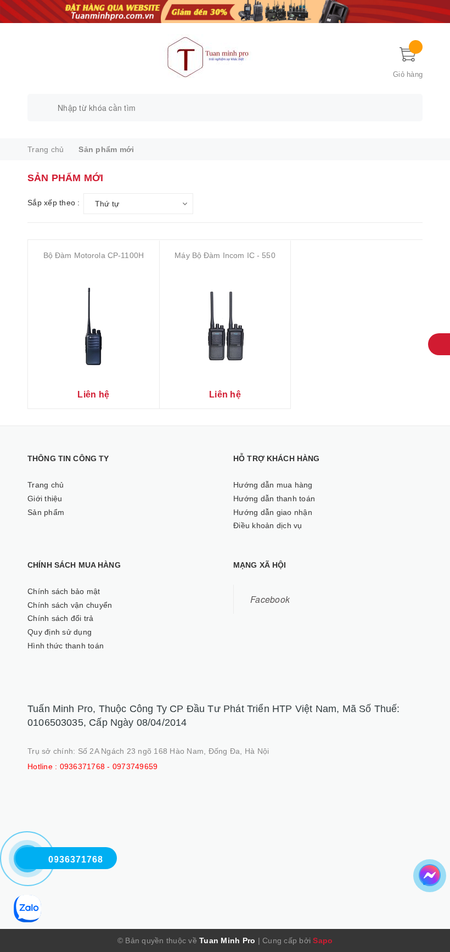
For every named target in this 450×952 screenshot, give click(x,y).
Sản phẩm (45, 512)
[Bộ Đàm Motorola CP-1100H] (93, 324)
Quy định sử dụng (59, 632)
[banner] (225, 10)
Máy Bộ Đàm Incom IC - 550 (225, 255)
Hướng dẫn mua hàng (273, 484)
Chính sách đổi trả (60, 618)
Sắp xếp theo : (53, 202)
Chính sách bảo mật (63, 591)
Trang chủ (45, 484)
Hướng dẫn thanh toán (274, 498)
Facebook (270, 599)
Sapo (323, 940)
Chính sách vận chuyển (69, 605)
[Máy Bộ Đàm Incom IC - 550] (225, 324)
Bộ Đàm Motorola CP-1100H (93, 255)
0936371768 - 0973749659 (109, 766)
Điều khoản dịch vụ (267, 525)
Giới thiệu (45, 498)
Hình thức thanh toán (65, 645)
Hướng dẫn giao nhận (272, 512)
